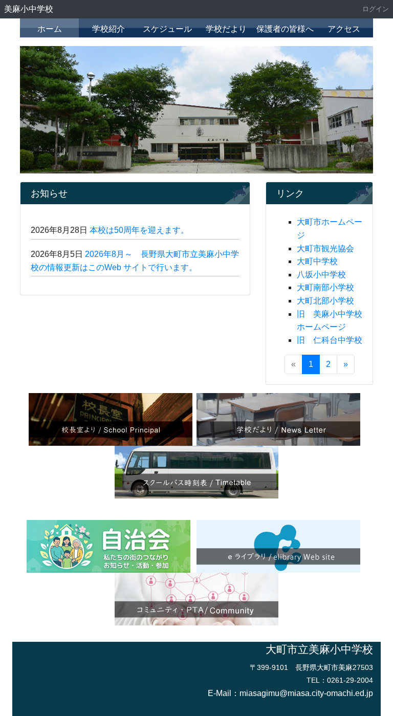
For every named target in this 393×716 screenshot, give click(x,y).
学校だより (226, 29)
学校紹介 (108, 29)
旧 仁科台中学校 (329, 340)
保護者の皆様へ (285, 29)
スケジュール (167, 29)
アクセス (344, 29)
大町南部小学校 (325, 287)
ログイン (375, 9)
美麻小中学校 (28, 9)
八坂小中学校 (321, 274)
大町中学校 (317, 261)
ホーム (49, 29)
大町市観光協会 (325, 248)
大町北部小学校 (325, 300)
